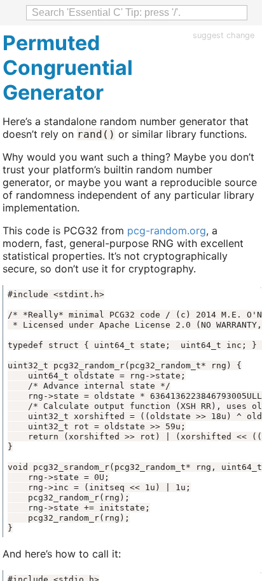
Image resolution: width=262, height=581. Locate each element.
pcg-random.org (166, 230)
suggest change (223, 35)
